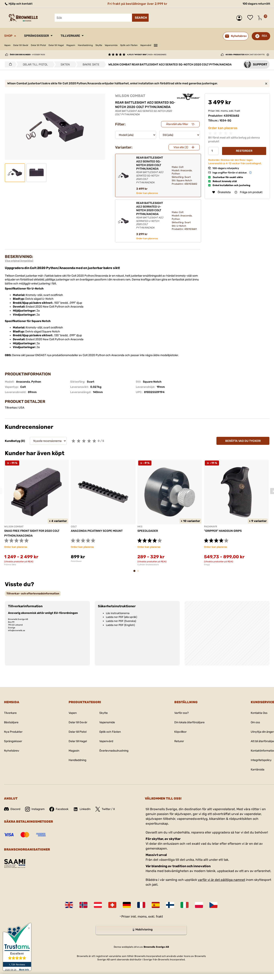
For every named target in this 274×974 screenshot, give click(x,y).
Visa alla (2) (181, 147)
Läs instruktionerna (117, 613)
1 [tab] (135, 573)
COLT (74, 526)
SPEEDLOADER (147, 531)
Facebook (62, 809)
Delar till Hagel (56, 45)
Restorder (244, 151)
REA (264, 36)
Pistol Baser (76, 561)
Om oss (255, 722)
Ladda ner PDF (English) (120, 625)
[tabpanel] (36, 513)
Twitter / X (108, 809)
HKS (139, 526)
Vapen (7, 45)
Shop (8, 36)
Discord (15, 809)
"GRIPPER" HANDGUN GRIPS (223, 531)
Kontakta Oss (259, 713)
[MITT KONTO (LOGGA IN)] (240, 18)
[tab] (33, 593)
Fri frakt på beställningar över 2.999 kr (137, 4)
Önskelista (251, 17)
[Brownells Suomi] (170, 905)
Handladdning (85, 45)
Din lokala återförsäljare (189, 722)
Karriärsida (257, 769)
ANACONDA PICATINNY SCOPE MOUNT (97, 531)
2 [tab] (139, 573)
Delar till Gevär (20, 45)
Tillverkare (70, 36)
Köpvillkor (180, 732)
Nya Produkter (13, 732)
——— (155, 44)
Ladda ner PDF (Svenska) (121, 621)
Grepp (207, 564)
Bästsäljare (11, 722)
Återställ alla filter (177, 124)
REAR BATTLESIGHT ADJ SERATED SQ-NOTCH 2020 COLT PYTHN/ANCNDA (149, 170)
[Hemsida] (9, 64)
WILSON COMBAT (130, 96)
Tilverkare (10, 713)
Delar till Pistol (38, 45)
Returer (179, 741)
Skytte (98, 45)
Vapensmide (111, 45)
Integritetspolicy (261, 760)
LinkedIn (85, 809)
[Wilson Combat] (188, 97)
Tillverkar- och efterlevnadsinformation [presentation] (32, 593)
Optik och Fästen (129, 45)
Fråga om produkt (251, 192)
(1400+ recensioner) (146, 55)
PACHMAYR (210, 526)
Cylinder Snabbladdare (148, 564)
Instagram (38, 809)
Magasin (70, 45)
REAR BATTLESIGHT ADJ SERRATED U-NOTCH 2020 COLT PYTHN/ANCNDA (149, 215)
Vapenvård (145, 45)
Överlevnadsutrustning (113, 750)
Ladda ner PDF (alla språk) (121, 616)
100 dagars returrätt (256, 3)
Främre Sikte (10, 564)
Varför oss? (181, 713)
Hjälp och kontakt (20, 3)
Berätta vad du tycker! (243, 441)
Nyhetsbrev (11, 750)
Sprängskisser (36, 36)
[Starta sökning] (140, 18)
